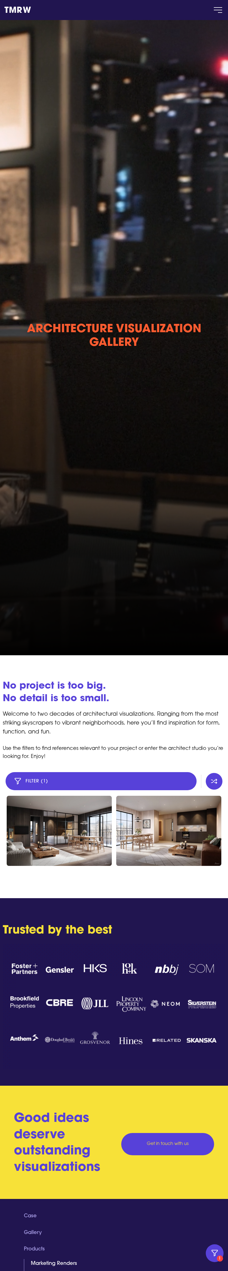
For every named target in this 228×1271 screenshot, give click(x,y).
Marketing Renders (54, 1263)
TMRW (17, 11)
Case (30, 1216)
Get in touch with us (168, 1144)
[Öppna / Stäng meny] (218, 10)
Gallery (33, 1232)
